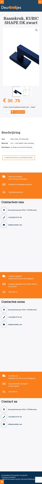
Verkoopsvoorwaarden (8, 477)
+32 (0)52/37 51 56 (15, 217)
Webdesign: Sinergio (34, 479)
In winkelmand (19, 112)
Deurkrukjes (11, 479)
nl (2, 2)
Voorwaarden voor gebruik (19, 475)
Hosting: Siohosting (21, 479)
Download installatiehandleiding (19, 157)
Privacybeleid (5, 475)
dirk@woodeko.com (15, 225)
